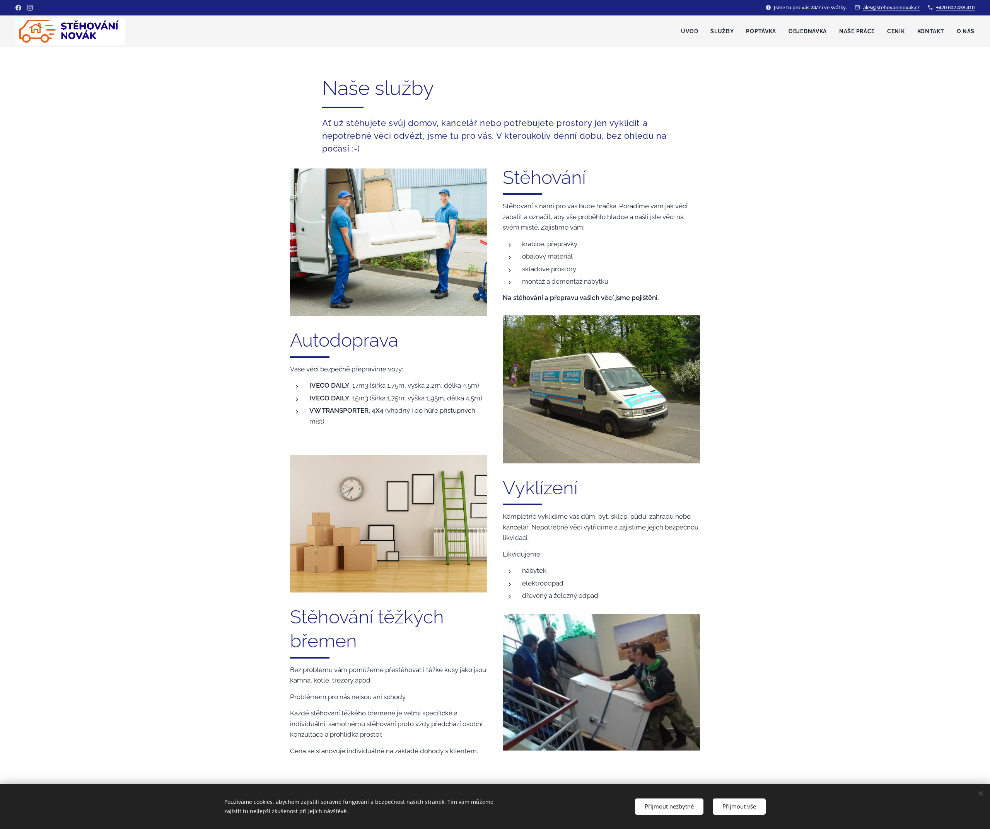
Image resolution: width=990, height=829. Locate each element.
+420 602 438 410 (955, 7)
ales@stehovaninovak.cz (891, 7)
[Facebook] (18, 7)
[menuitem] (691, 31)
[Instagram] (30, 7)
